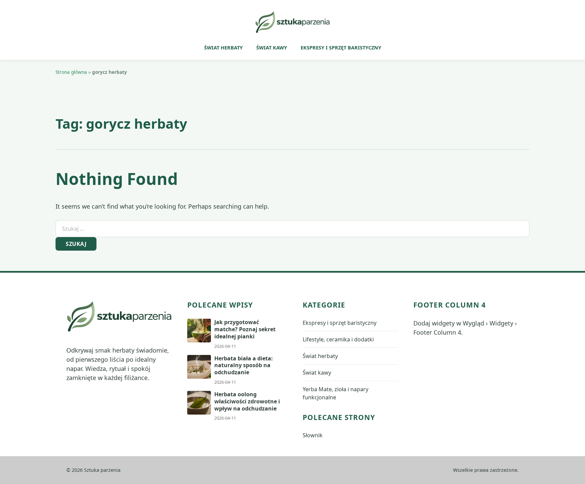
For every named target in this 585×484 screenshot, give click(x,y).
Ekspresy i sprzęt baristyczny (341, 47)
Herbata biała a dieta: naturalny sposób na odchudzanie (243, 365)
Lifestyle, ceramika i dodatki (338, 339)
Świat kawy (271, 47)
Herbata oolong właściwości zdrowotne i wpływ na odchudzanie (247, 401)
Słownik (313, 435)
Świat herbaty (223, 47)
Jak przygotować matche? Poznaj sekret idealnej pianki (245, 329)
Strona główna (71, 72)
